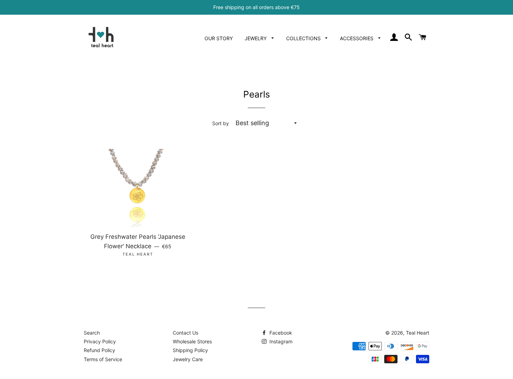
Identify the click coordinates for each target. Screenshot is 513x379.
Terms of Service (103, 359)
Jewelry (256, 38)
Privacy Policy (100, 341)
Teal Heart (417, 333)
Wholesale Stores (192, 341)
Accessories (357, 38)
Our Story (219, 38)
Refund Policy (99, 350)
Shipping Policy (190, 350)
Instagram (280, 341)
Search (92, 333)
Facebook (280, 333)
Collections (304, 38)
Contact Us (185, 333)
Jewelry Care (188, 359)
